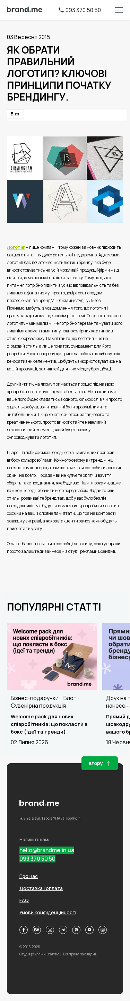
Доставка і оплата (41, 888)
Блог (15, 114)
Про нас (28, 876)
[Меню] (119, 10)
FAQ (24, 900)
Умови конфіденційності (47, 912)
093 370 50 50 (83, 10)
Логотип (16, 247)
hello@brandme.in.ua (46, 850)
